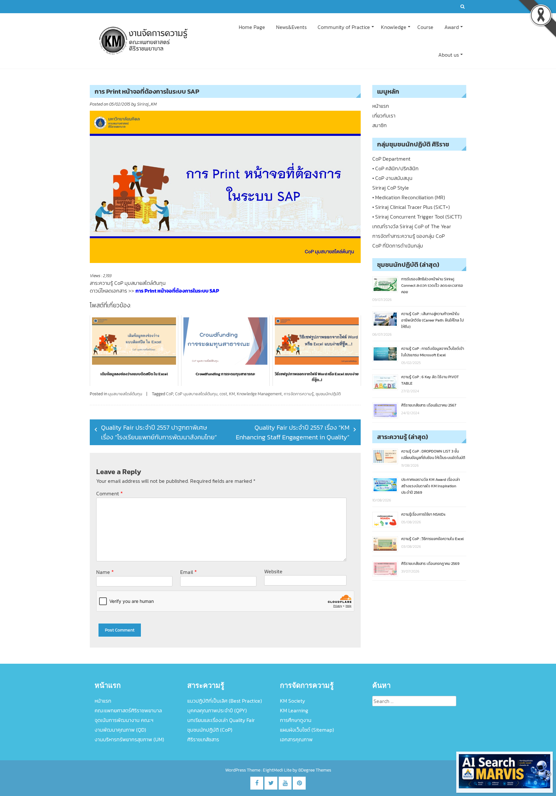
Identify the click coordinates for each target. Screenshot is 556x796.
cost (223, 394)
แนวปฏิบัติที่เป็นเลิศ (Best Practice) (224, 701)
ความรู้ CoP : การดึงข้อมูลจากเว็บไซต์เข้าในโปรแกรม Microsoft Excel (432, 352)
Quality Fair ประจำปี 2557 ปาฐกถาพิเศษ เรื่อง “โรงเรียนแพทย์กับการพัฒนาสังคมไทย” (159, 432)
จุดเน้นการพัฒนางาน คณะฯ (124, 720)
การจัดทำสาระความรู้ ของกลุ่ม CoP (408, 236)
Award (451, 27)
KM (232, 394)
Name (105, 571)
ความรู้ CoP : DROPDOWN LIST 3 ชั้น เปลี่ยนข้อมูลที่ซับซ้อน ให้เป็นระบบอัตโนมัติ (433, 454)
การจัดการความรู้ (299, 394)
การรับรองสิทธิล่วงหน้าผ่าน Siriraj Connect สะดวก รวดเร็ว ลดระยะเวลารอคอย (432, 285)
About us (448, 55)
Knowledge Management (259, 394)
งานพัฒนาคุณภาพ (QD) (120, 730)
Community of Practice (344, 27)
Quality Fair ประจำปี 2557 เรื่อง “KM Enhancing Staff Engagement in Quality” (292, 432)
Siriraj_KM (147, 104)
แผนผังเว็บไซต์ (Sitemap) (307, 730)
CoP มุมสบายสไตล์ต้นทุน (196, 394)
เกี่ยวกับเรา (383, 115)
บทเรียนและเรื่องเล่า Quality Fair (221, 720)
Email (188, 571)
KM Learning (294, 710)
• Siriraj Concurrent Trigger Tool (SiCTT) (417, 216)
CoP (169, 394)
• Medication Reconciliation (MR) (408, 197)
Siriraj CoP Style (390, 188)
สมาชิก (379, 125)
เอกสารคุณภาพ (296, 739)
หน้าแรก (380, 106)
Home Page (252, 27)
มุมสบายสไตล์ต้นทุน (125, 394)
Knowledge (393, 27)
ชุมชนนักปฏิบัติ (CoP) (209, 730)
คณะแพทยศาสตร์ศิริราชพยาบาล (128, 710)
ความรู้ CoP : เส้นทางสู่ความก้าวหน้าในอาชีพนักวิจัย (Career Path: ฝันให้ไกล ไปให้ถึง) (432, 320)
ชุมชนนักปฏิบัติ (328, 394)
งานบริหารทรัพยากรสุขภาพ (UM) (129, 739)
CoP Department (391, 159)
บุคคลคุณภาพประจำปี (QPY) (217, 710)
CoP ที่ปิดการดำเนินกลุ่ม (397, 245)
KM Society (292, 701)
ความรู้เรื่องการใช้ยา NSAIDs (423, 514)
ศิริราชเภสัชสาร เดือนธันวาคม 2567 (428, 405)
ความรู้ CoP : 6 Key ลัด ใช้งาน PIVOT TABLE (430, 380)
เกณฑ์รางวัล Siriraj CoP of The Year (411, 226)
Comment (109, 493)
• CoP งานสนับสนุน (392, 178)
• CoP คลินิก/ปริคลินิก (395, 168)
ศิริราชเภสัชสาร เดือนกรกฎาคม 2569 (430, 564)
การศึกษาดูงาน (295, 720)
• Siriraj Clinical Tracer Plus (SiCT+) (411, 207)
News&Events (291, 27)
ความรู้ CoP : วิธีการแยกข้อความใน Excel (432, 539)
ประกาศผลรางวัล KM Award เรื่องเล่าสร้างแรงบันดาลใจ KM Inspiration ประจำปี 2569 (430, 486)
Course (425, 27)
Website (273, 571)
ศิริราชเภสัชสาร (203, 739)
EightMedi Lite (277, 770)
